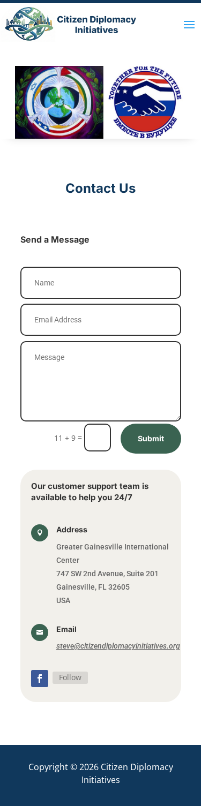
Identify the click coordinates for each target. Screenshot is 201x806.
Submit (151, 438)
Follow (70, 677)
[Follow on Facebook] (39, 678)
